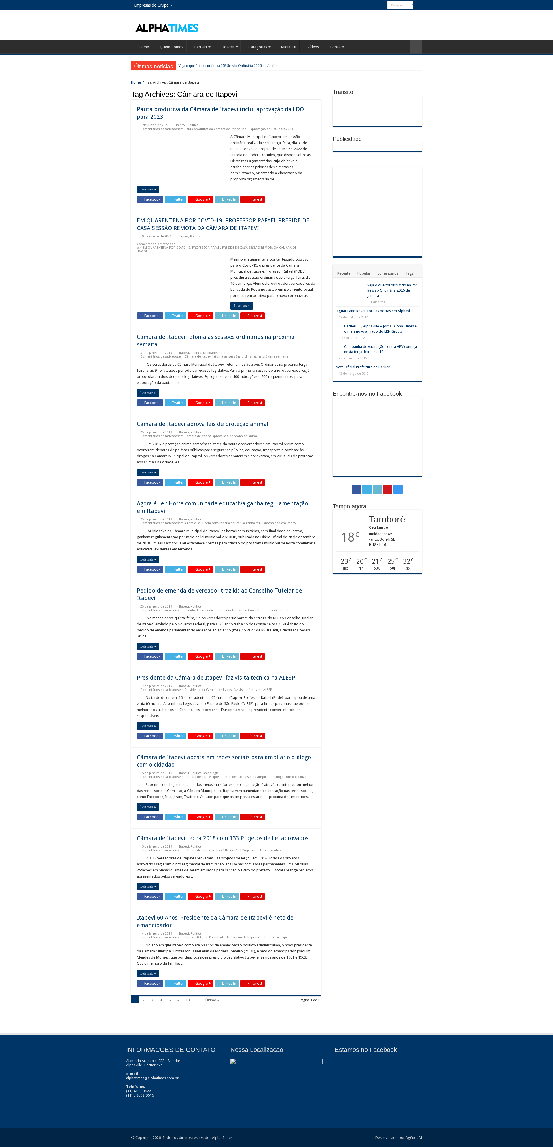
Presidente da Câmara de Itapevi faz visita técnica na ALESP (216, 677)
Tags (410, 273)
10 (187, 1000)
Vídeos (313, 47)
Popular (363, 273)
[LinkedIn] (372, 5)
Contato (337, 47)
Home (144, 47)
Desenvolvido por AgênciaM (398, 1137)
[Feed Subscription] (319, 94)
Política (193, 125)
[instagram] (383, 5)
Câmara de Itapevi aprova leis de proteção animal (202, 423)
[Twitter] (367, 5)
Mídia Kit (288, 47)
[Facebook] (361, 5)
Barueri (200, 47)
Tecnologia (211, 773)
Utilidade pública (215, 353)
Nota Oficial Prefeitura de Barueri (363, 367)
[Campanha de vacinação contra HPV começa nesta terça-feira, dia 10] (338, 347)
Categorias (257, 47)
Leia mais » (148, 189)
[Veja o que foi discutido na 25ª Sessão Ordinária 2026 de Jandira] (350, 292)
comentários (388, 273)
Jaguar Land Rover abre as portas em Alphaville (375, 311)
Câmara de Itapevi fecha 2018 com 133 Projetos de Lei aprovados (222, 838)
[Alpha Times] (167, 27)
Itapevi (181, 125)
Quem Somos (171, 47)
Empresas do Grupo (151, 5)
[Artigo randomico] (416, 47)
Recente (343, 273)
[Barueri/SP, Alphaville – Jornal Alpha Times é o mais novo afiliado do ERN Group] (338, 326)
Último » (212, 1000)
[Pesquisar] (417, 5)
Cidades (227, 47)
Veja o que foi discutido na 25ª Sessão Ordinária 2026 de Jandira (228, 65)
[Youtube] (378, 5)
